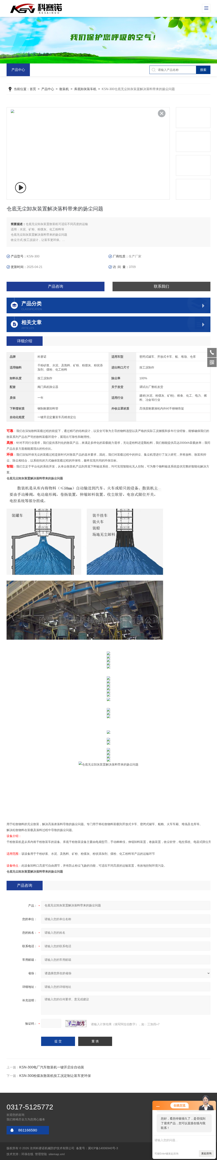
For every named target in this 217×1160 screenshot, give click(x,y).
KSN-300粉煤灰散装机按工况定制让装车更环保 (55, 1076)
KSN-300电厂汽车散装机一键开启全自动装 (51, 1067)
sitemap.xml (57, 1154)
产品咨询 (55, 286)
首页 (33, 89)
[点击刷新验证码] (76, 1023)
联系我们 (161, 286)
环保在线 (27, 1154)
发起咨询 (206, 1153)
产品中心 (18, 69)
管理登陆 (41, 1154)
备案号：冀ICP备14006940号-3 (97, 1148)
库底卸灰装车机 (85, 89)
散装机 (64, 89)
